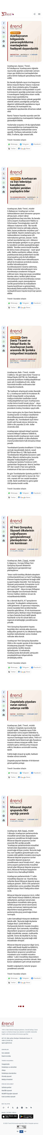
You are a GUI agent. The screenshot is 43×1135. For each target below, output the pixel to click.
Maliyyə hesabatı (7, 1079)
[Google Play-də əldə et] (26, 1116)
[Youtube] (17, 1107)
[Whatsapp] (3, 1107)
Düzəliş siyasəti (6, 1076)
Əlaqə (3, 1070)
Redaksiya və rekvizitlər (9, 1067)
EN (17, 1131)
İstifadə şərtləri (6, 1087)
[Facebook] (8, 1107)
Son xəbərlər (6, 1053)
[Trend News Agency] (7, 1024)
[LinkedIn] (26, 1107)
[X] (13, 1107)
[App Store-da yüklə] (10, 1116)
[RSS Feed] (31, 1107)
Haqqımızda (5, 1064)
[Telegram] (22, 1107)
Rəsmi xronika (6, 1056)
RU (25, 1131)
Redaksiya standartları (9, 1073)
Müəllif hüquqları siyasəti (10, 1093)
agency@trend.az (7, 1043)
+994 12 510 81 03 (7, 1040)
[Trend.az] (8, 14)
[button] (4, 23)
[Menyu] (39, 14)
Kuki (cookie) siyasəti (8, 1096)
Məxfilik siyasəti (7, 1090)
